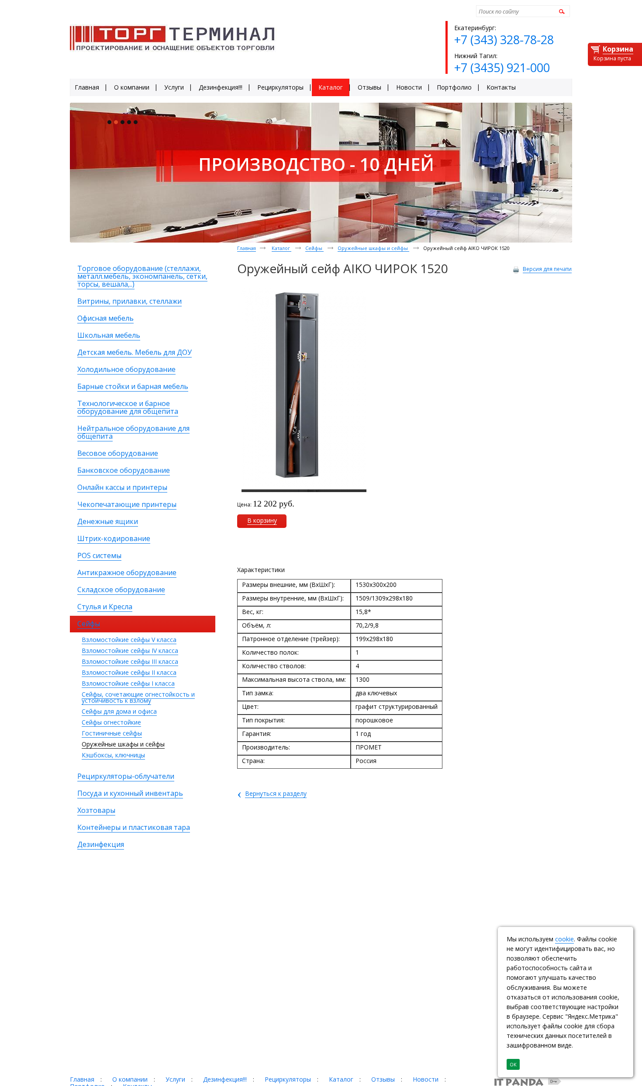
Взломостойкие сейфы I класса (128, 683)
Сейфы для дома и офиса (119, 711)
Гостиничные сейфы (112, 733)
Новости (425, 1079)
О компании (130, 1079)
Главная (246, 248)
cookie (564, 939)
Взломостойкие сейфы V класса (129, 639)
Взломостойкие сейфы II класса (129, 672)
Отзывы (383, 1079)
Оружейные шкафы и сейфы (123, 744)
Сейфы (314, 248)
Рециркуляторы (288, 1079)
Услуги (175, 1079)
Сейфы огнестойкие (111, 722)
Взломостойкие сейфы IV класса (130, 650)
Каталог (281, 248)
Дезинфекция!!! (225, 1079)
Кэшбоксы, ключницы (113, 755)
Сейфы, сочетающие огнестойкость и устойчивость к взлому (138, 697)
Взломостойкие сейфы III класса (130, 661)
